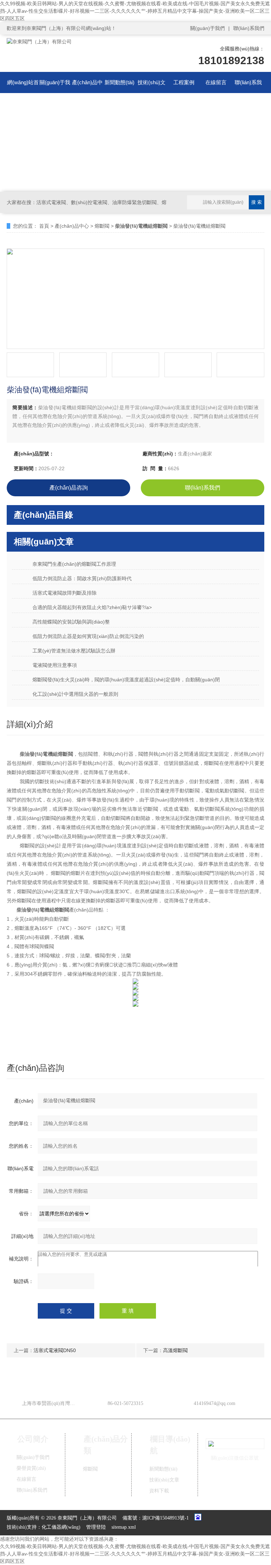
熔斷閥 (102, 226)
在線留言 (216, 82)
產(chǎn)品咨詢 (68, 488)
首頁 (44, 226)
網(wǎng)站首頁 (23, 86)
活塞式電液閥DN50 (55, 1350)
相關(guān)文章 (44, 541)
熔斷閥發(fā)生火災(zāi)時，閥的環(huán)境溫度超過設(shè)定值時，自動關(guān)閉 (126, 679)
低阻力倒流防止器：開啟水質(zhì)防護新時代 (82, 578)
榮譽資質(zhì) (31, 1468)
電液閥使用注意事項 (54, 665)
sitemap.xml (124, 1527)
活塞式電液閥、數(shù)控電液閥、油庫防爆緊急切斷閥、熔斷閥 (101, 206)
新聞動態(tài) (119, 82)
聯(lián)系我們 (248, 28)
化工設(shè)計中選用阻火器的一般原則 (75, 694)
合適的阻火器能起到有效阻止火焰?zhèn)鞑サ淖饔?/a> (92, 607)
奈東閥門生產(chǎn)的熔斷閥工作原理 (74, 564)
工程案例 (183, 82)
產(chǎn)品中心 (87, 86)
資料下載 (159, 1490)
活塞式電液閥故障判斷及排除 (64, 593)
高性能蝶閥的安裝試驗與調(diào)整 (71, 622)
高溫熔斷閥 (175, 1350)
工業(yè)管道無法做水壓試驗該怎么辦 (73, 650)
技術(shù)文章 (151, 86)
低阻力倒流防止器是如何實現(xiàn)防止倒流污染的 (88, 636)
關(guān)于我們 (207, 28)
